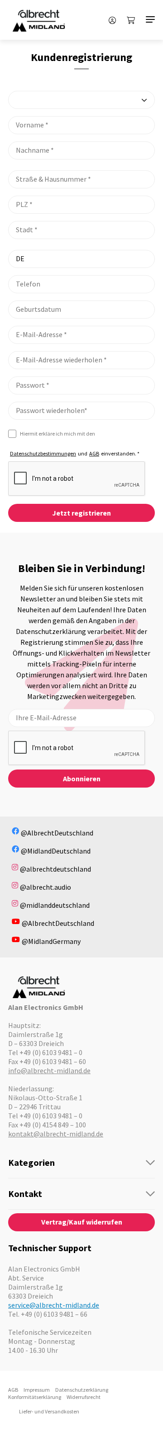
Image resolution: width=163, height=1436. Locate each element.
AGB (94, 453)
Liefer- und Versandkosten (49, 1411)
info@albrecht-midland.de (49, 1070)
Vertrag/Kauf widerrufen (81, 1221)
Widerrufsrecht (84, 1397)
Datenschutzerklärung (81, 1389)
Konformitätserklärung (34, 1397)
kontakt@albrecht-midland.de (55, 1133)
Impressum (37, 1389)
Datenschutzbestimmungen (43, 453)
